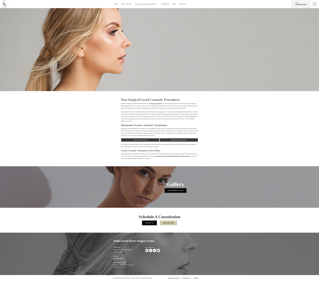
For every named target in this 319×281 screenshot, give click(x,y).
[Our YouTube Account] (158, 250)
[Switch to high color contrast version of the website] (314, 4)
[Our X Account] (154, 250)
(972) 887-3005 (300, 4)
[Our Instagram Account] (150, 250)
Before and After (126, 4)
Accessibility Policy (173, 278)
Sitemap (196, 278)
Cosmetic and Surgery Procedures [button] (146, 4)
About (116, 4)
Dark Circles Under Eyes (140, 140)
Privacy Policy (186, 278)
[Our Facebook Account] (147, 250)
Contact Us (182, 4)
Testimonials (165, 4)
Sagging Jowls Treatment (178, 140)
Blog (174, 4)
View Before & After (175, 190)
